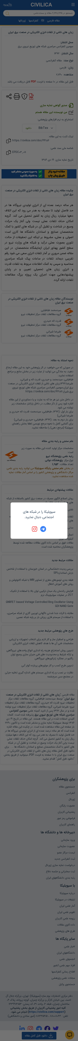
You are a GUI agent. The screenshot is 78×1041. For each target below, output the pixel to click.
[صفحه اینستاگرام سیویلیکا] (35, 529)
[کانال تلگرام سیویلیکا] (43, 529)
